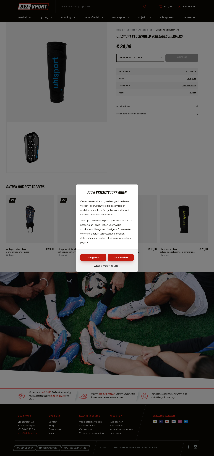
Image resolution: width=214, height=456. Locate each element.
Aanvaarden (121, 257)
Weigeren (93, 257)
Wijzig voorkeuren (107, 265)
